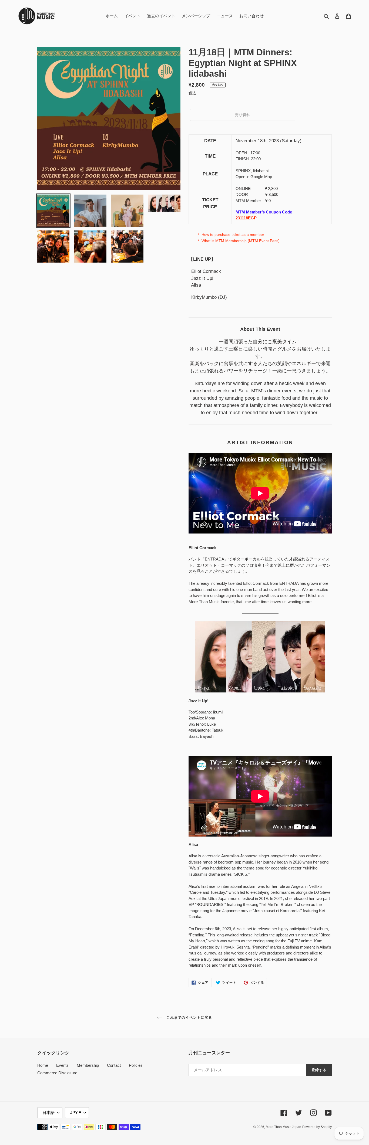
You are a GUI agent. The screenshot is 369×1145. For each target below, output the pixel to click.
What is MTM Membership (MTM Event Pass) (241, 241)
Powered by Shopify (317, 1127)
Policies (136, 1065)
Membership (88, 1065)
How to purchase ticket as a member (233, 234)
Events (62, 1065)
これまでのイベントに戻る (188, 1017)
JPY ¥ (75, 1112)
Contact (114, 1065)
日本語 (48, 1112)
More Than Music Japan (283, 1127)
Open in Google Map (254, 176)
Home (42, 1065)
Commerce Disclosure (57, 1073)
